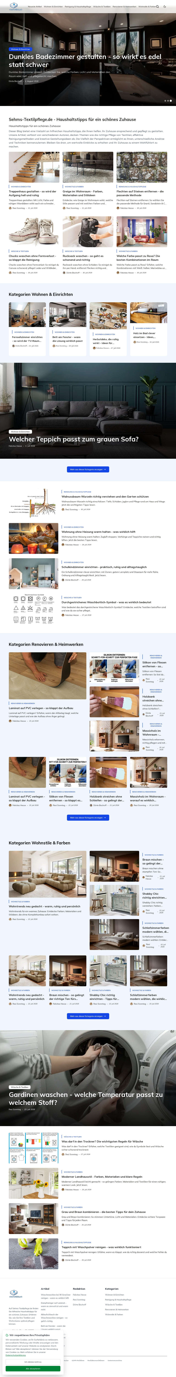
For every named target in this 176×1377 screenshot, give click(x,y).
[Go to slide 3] (171, 101)
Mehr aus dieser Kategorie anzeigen (86, 469)
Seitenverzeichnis (115, 1360)
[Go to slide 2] (168, 101)
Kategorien (111, 1288)
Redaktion (79, 1288)
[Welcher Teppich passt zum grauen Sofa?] (88, 411)
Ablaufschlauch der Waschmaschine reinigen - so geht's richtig (54, 1317)
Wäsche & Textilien (102, 6)
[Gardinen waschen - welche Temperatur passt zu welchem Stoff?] (88, 1078)
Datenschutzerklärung (16, 1355)
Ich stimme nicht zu (33, 1362)
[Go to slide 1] (165, 101)
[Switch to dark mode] (164, 6)
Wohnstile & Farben (147, 6)
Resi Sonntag (15, 1109)
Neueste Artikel (35, 6)
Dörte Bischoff (15, 81)
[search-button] (157, 6)
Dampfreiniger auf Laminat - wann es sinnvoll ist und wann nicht (54, 1306)
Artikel (45, 1288)
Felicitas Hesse (15, 446)
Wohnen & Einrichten (53, 6)
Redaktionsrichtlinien (96, 1360)
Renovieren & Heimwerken (124, 6)
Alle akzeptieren (33, 1368)
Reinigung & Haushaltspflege (78, 6)
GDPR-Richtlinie (78, 1360)
